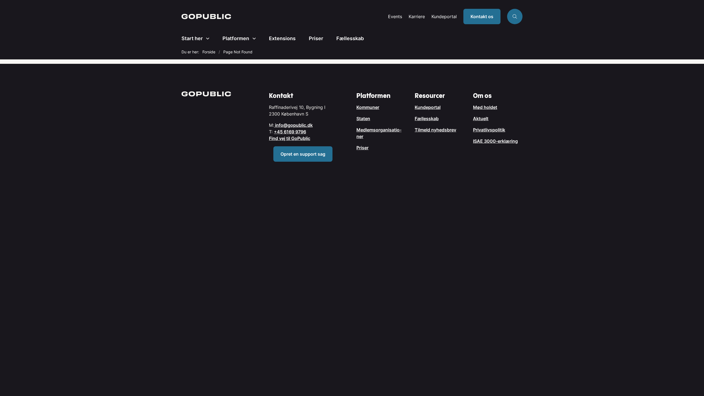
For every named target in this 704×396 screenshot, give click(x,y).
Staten (363, 118)
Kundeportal (444, 16)
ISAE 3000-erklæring (495, 141)
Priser (316, 38)
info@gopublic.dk (293, 125)
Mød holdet (485, 107)
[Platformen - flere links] (252, 38)
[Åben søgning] (514, 16)
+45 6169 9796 (290, 131)
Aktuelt (480, 118)
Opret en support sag (302, 154)
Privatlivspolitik (489, 130)
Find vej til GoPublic (289, 138)
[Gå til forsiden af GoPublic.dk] (283, 16)
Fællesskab (350, 38)
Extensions (282, 38)
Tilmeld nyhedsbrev (435, 130)
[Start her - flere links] (206, 38)
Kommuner (367, 107)
